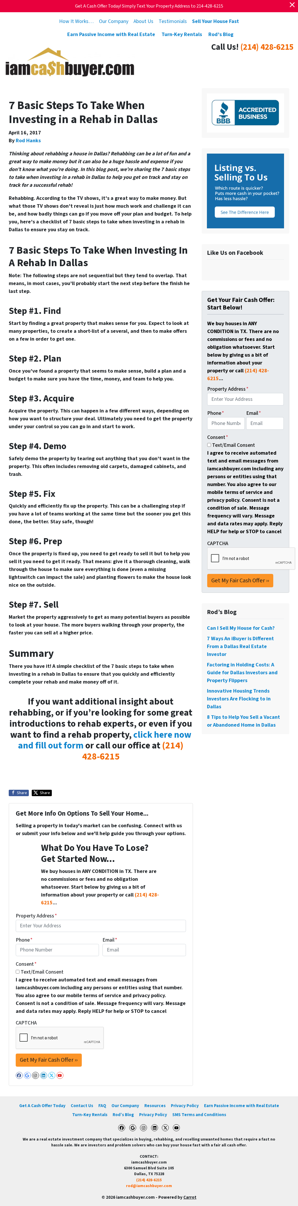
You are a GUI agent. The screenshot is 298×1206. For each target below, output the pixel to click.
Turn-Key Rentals (182, 34)
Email (109, 940)
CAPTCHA (26, 1023)
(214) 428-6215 (267, 47)
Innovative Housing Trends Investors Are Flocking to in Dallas (239, 698)
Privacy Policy (185, 1105)
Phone (24, 940)
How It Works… (76, 21)
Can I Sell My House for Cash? (241, 628)
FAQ (102, 1105)
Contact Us (82, 1105)
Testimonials (173, 21)
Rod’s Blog (220, 34)
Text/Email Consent (42, 972)
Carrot (189, 1197)
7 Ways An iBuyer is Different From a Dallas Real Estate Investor (240, 646)
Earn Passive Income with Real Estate (111, 34)
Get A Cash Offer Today (42, 1105)
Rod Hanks (28, 140)
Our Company (113, 21)
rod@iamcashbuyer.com (149, 1186)
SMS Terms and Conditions (199, 1114)
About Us (143, 21)
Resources (155, 1105)
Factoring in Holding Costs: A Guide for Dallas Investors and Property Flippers (242, 672)
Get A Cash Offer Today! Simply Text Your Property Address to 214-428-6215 (149, 6)
